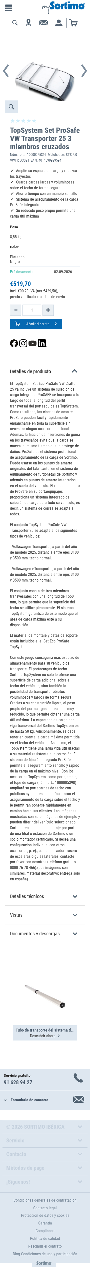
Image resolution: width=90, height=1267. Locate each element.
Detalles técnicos (27, 896)
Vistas (16, 915)
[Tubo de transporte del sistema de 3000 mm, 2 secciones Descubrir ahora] (45, 981)
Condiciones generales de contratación (45, 1200)
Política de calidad (45, 1238)
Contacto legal (45, 1208)
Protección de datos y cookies (45, 1215)
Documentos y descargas (35, 934)
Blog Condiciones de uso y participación (45, 1254)
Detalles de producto (30, 371)
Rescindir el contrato (45, 1246)
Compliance (45, 1230)
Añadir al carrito (38, 324)
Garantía (45, 1223)
